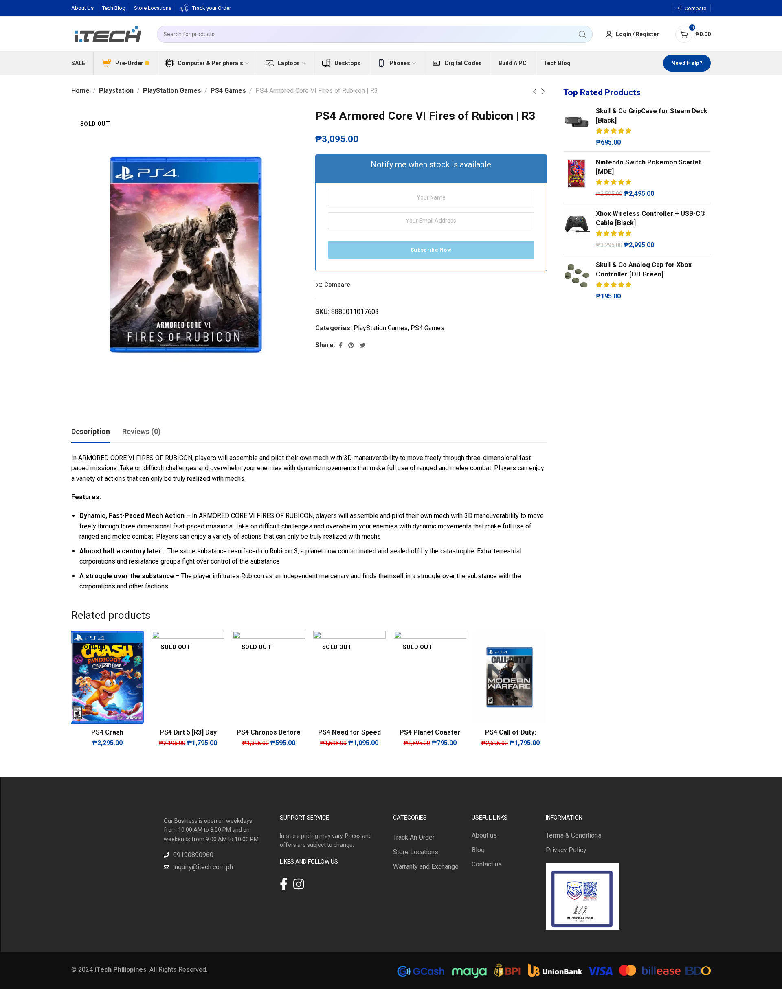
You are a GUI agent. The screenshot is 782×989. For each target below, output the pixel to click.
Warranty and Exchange (426, 867)
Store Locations (415, 852)
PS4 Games (228, 90)
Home (80, 90)
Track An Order (414, 837)
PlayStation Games (172, 90)
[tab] (90, 431)
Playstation (116, 90)
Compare (337, 284)
